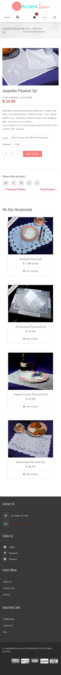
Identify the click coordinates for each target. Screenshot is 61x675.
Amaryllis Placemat (30, 259)
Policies (6, 595)
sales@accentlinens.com (22, 524)
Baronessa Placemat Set (30, 462)
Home (27, 29)
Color (5, 138)
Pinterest (13, 559)
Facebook (13, 553)
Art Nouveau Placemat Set (30, 326)
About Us (7, 582)
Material (6, 144)
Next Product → (49, 189)
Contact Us (8, 626)
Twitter (12, 547)
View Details (32, 271)
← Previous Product (14, 189)
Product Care (9, 588)
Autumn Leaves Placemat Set (31, 394)
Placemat (37, 29)
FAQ (5, 632)
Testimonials (8, 619)
